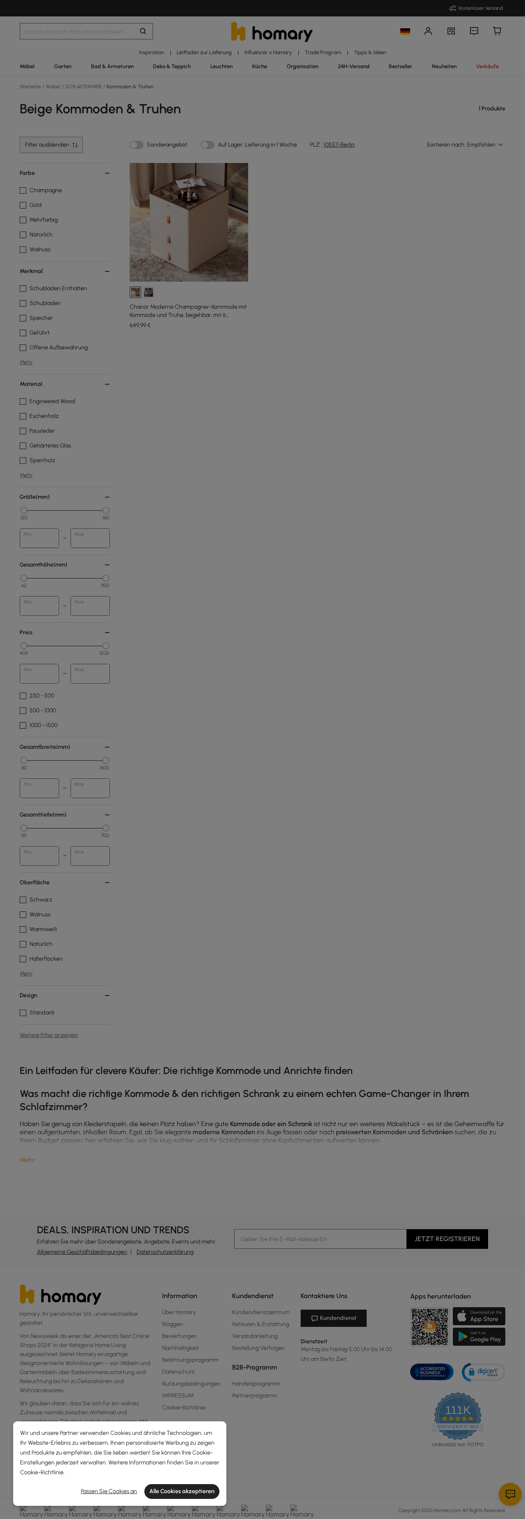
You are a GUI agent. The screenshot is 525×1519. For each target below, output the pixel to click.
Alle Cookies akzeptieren (182, 1491)
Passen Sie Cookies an (109, 1491)
